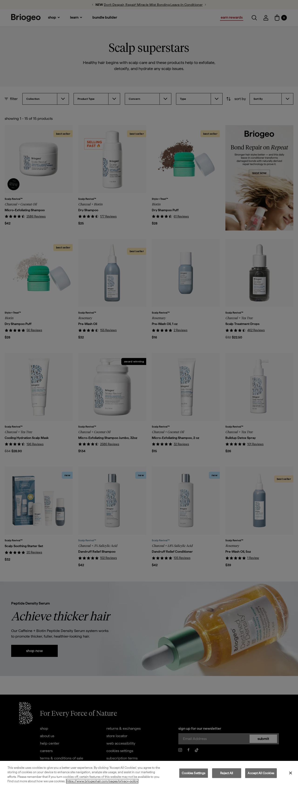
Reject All (226, 773)
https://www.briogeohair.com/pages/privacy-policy (102, 781)
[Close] (290, 773)
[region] (149, 773)
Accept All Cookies (261, 773)
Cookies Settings (193, 773)
